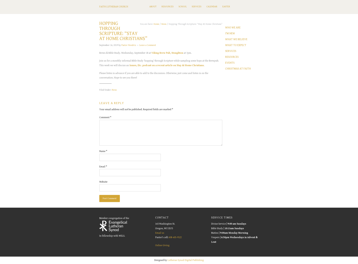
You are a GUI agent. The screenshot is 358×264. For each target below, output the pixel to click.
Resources (232, 57)
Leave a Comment (147, 45)
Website (103, 181)
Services (230, 51)
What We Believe (236, 39)
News (114, 90)
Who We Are (233, 27)
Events (230, 62)
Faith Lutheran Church (113, 6)
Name (103, 151)
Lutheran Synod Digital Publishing (186, 260)
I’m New (230, 33)
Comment (105, 117)
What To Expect (235, 45)
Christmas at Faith (238, 68)
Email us (159, 232)
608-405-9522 (175, 237)
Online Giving (162, 245)
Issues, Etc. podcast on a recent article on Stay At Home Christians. (166, 65)
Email (103, 166)
